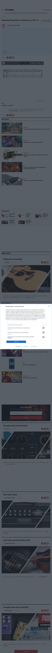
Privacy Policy (34, 346)
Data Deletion (18, 346)
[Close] (49, 306)
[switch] (43, 328)
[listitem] (26, 325)
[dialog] (26, 326)
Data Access (26, 346)
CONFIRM (16, 341)
